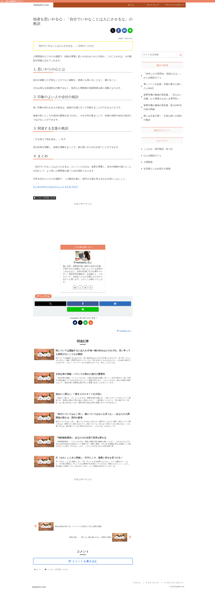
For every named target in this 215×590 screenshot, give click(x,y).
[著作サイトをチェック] (75, 287)
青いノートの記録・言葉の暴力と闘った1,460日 (163, 86)
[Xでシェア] (112, 30)
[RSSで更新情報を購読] (90, 287)
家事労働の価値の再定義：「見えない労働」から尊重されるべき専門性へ (163, 96)
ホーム (137, 583)
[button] (181, 55)
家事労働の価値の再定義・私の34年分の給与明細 (163, 107)
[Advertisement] (83, 223)
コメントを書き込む (84, 561)
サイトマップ (153, 583)
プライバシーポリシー (174, 583)
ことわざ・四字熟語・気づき (45, 198)
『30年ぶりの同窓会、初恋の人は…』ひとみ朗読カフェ (163, 75)
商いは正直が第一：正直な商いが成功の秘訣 (163, 118)
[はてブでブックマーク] (124, 30)
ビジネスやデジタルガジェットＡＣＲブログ (55, 187)
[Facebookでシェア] (118, 30)
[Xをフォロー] (80, 287)
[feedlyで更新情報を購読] (85, 287)
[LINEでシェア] (130, 30)
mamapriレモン (84, 262)
